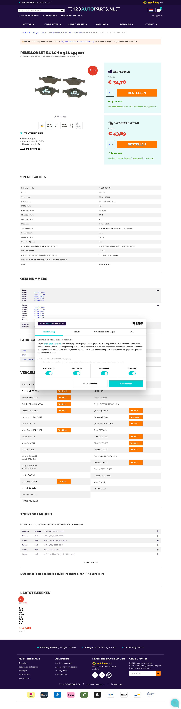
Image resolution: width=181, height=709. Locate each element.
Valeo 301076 (100, 482)
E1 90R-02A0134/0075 (29, 359)
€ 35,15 (135, 411)
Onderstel (51, 24)
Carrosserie (76, 24)
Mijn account (24, 678)
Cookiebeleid (61, 674)
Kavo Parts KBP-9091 (32, 430)
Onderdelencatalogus (30, 33)
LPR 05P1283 (28, 450)
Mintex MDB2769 (30, 501)
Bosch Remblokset (107, 201)
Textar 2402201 (101, 450)
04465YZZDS (39, 300)
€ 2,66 (134, 423)
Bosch (102, 192)
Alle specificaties (30, 149)
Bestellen (137, 93)
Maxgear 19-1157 (29, 481)
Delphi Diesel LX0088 (32, 404)
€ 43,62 (135, 462)
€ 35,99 (135, 443)
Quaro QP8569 (101, 411)
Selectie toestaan (90, 384)
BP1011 (24, 355)
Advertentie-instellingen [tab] (104, 332)
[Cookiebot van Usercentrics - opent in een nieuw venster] (132, 323)
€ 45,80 (135, 417)
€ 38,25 (63, 411)
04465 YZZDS (39, 294)
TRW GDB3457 (101, 437)
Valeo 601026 (100, 489)
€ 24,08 (63, 391)
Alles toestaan (126, 384)
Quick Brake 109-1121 (103, 423)
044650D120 (39, 298)
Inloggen (156, 16)
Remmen (125, 24)
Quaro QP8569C (101, 417)
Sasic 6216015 (100, 430)
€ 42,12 (135, 450)
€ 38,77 (63, 397)
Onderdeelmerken (70, 16)
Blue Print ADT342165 (32, 384)
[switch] (76, 373)
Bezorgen (22, 670)
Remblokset (104, 197)
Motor (27, 24)
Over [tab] (132, 332)
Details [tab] (77, 332)
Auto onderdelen (27, 16)
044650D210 (39, 316)
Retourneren (24, 674)
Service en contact (63, 663)
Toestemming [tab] (49, 332)
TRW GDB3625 (101, 443)
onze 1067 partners (52, 344)
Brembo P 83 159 (30, 397)
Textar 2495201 (101, 463)
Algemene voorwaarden (66, 667)
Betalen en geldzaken (28, 667)
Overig (150, 24)
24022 (24, 351)
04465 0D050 (39, 292)
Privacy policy (61, 670)
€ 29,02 (63, 430)
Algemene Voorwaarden (95, 684)
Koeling (101, 24)
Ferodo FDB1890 (30, 411)
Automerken (49, 16)
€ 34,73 (135, 436)
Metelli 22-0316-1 (30, 488)
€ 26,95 (63, 481)
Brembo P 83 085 (30, 391)
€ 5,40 (63, 404)
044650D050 (39, 296)
